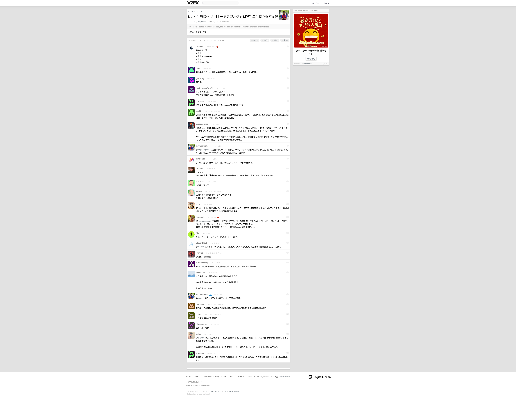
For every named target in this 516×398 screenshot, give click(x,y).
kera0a (199, 191)
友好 (285, 40)
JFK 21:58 (235, 391)
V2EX (190, 11)
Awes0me (200, 272)
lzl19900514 (201, 324)
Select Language (284, 376)
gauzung (200, 78)
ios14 (255, 40)
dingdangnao (202, 123)
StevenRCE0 (201, 242)
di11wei (199, 46)
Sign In (326, 3)
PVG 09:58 (218, 391)
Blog (217, 376)
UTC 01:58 (209, 391)
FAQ (232, 376)
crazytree (200, 101)
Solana (241, 376)
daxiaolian (308, 63)
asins (198, 334)
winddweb (200, 158)
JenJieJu (200, 181)
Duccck (199, 168)
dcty (198, 68)
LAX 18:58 (227, 391)
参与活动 (311, 58)
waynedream (203, 21)
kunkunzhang (202, 262)
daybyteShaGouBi (204, 88)
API (224, 376)
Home (312, 3)
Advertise (207, 376)
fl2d (197, 233)
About (188, 376)
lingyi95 (199, 252)
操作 (265, 40)
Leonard (200, 217)
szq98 (198, 111)
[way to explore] (193, 3)
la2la (198, 204)
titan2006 (200, 304)
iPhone (199, 11)
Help (197, 376)
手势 (275, 40)
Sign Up (319, 3)
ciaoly (198, 314)
